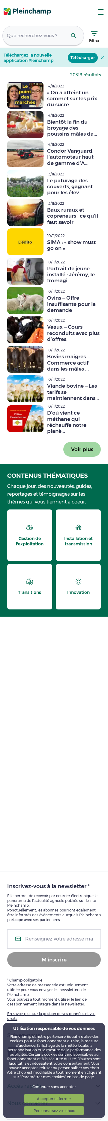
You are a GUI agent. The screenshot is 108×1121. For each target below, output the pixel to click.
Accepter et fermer (54, 1098)
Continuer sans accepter (54, 1086)
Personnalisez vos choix (54, 1110)
